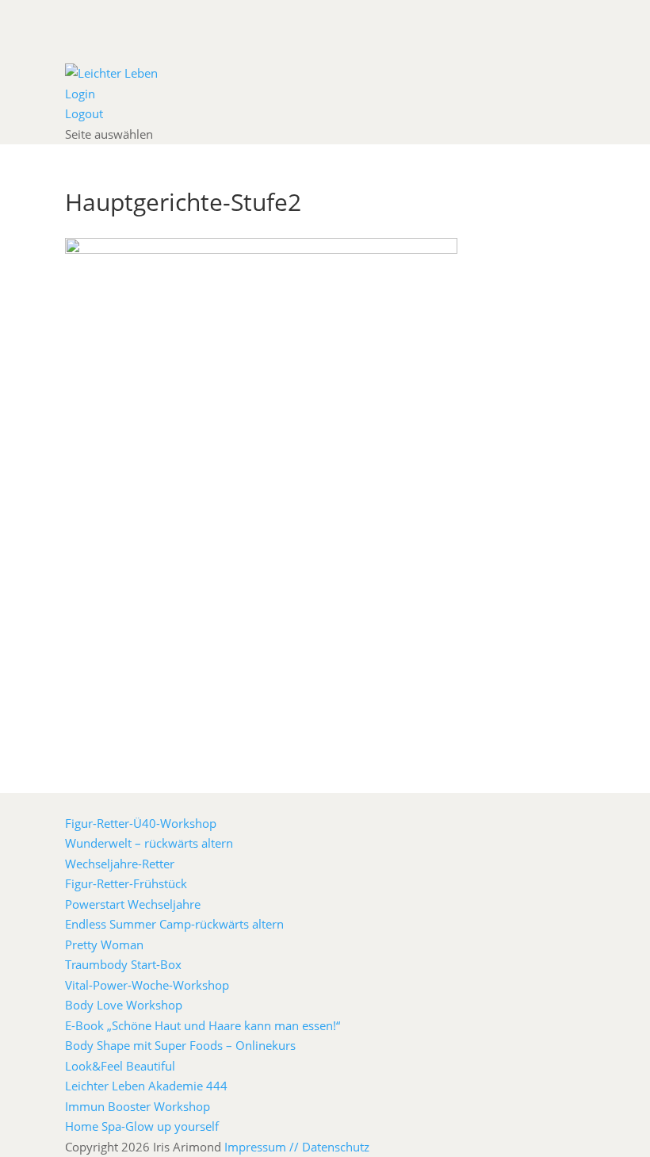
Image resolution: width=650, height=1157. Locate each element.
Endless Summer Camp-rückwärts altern (174, 924)
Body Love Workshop (123, 1005)
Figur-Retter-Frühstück (126, 883)
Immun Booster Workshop (137, 1106)
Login (80, 94)
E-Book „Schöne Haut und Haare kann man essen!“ (202, 1025)
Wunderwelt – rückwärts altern (149, 843)
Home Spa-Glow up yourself (142, 1126)
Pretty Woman (104, 944)
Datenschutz (335, 1147)
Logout (84, 113)
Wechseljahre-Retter (119, 864)
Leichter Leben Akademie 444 (146, 1086)
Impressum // (263, 1147)
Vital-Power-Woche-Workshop (147, 985)
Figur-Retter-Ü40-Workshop (140, 823)
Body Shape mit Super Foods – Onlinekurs (180, 1045)
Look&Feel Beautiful (120, 1066)
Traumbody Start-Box (123, 964)
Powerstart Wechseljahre (133, 904)
